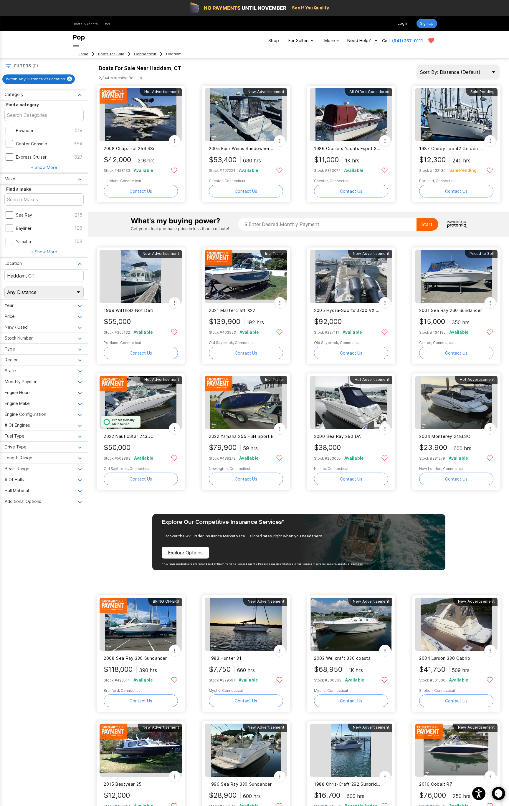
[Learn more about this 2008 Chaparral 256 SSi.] (141, 114)
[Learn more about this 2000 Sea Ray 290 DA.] (351, 402)
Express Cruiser (31, 156)
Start (426, 224)
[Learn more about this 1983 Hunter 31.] (246, 624)
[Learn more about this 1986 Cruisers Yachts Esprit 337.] (351, 114)
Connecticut (145, 54)
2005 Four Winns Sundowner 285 (242, 148)
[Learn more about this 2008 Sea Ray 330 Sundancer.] (141, 624)
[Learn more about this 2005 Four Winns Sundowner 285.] (246, 114)
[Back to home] (79, 40)
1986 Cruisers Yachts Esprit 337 (347, 148)
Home (83, 54)
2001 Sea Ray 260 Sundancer (450, 310)
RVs (107, 24)
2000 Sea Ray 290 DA (337, 436)
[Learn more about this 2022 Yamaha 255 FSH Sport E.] (246, 402)
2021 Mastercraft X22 (232, 310)
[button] (478, 793)
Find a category (22, 104)
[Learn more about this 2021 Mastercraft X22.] (246, 276)
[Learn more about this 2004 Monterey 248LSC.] (456, 402)
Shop (273, 40)
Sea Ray (24, 214)
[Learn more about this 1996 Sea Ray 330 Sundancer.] (246, 750)
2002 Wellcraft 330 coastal (343, 658)
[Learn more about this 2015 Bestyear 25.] (141, 750)
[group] (38, 79)
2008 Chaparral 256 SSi (129, 148)
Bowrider (25, 130)
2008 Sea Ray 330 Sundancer (135, 658)
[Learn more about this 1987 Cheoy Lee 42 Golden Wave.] (456, 114)
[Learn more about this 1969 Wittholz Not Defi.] (141, 276)
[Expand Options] (175, 141)
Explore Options (185, 553)
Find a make (18, 189)
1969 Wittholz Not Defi (128, 310)
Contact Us (141, 191)
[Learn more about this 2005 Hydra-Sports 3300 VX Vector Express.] (351, 276)
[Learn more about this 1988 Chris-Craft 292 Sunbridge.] (351, 750)
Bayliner (24, 228)
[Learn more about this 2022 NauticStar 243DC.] (141, 402)
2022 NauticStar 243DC (129, 436)
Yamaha (23, 241)
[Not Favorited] (174, 170)
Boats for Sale (111, 54)
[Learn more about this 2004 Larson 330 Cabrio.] (456, 624)
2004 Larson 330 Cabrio (444, 658)
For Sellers (299, 40)
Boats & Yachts (85, 24)
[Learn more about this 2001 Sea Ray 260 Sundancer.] (456, 276)
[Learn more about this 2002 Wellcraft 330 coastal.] (351, 624)
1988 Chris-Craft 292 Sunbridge (347, 784)
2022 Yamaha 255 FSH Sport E (241, 436)
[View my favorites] (431, 40)
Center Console (31, 143)
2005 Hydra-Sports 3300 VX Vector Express (347, 310)
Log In (403, 23)
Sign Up (427, 23)
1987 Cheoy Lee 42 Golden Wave (452, 148)
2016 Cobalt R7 (435, 784)
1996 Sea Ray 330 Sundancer (240, 784)
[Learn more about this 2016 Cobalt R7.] (456, 750)
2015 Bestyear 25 (123, 784)
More (329, 40)
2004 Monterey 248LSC (444, 436)
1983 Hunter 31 (225, 658)
